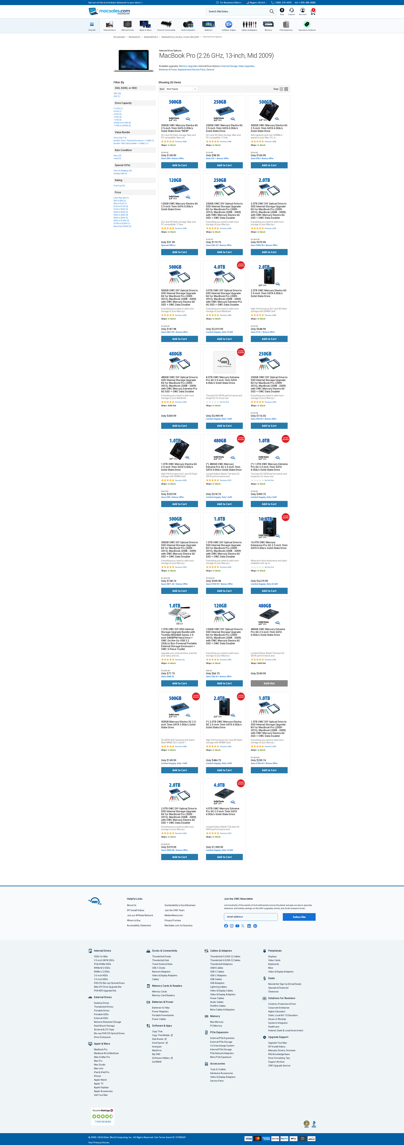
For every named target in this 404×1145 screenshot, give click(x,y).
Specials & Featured (278, 988)
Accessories (217, 1063)
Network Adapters (161, 971)
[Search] (272, 12)
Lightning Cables (218, 987)
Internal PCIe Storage (221, 1049)
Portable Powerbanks (163, 1015)
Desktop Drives (101, 1003)
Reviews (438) (181, 142)
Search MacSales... (219, 11)
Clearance (273, 991)
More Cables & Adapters (222, 1009)
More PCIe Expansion (221, 1057)
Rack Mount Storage (104, 1025)
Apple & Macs (102, 1043)
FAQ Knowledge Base (279, 1054)
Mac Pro (98, 1061)
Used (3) (117, 158)
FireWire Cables (218, 1006)
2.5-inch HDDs (101, 979)
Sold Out (269, 683)
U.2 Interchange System (222, 1045)
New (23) (117, 156)
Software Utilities (161, 1058)
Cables (155, 979)
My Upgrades (119, 37)
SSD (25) (117, 93)
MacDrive (157, 1050)
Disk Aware (157, 1039)
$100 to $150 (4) (121, 206)
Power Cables (159, 1019)
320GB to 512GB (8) (122, 123)
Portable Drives (101, 1010)
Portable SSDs (101, 1014)
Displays (272, 956)
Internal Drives (102, 950)
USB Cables (216, 979)
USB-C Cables (217, 971)
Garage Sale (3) (120, 173)
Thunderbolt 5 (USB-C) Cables (225, 956)
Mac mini (98, 1068)
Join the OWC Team (175, 910)
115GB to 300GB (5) (122, 125)
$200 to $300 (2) (121, 212)
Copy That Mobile (161, 1035)
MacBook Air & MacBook (106, 1053)
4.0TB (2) (118, 114)
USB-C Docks (158, 968)
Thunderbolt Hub (160, 960)
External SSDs (101, 1018)
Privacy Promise (173, 920)
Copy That (157, 1031)
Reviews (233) (270, 660)
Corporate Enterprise (278, 1007)
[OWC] (109, 12)
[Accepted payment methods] (279, 1139)
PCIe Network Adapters (222, 1053)
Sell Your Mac (101, 1095)
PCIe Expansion (219, 1032)
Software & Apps (162, 1025)
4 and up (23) (119, 186)
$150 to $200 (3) (121, 209)
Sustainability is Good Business (180, 905)
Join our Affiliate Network (140, 915)
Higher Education (276, 1011)
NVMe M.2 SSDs (102, 968)
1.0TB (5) (118, 120)
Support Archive (276, 1062)
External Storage (229, 66)
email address (235, 916)
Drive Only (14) (120, 138)
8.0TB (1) (118, 111)
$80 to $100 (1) (120, 203)
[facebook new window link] (226, 926)
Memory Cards (159, 991)
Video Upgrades (246, 66)
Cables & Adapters (221, 950)
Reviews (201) (225, 480)
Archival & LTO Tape (104, 1029)
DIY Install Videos (135, 910)
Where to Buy (133, 920)
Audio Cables (216, 1002)
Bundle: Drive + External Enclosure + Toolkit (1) (134, 140)
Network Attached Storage (107, 1022)
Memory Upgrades (188, 66)
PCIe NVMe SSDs (102, 964)
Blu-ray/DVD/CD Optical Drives (109, 1033)
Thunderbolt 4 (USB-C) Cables (225, 960)
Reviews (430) (225, 747)
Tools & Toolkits (218, 1069)
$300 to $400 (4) (121, 215)
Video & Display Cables (221, 990)
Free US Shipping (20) (123, 171)
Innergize (157, 1046)
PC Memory (216, 1025)
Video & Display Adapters (164, 975)
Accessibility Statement (139, 925)
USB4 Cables (216, 968)
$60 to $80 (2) (120, 201)
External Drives (103, 997)
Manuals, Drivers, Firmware (281, 1050)
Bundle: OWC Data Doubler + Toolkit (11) (131, 143)
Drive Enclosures (102, 1037)
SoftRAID (157, 1062)
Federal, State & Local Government (285, 1030)
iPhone (97, 1076)
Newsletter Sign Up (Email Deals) (284, 984)
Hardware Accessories (221, 1073)
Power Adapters (160, 1011)
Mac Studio (99, 1064)
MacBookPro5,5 (151, 37)
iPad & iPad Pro (101, 1072)
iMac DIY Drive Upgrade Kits (108, 987)
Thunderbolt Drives (103, 1007)
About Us (131, 905)
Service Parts (217, 1081)
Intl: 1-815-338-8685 (305, 2)
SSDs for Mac (101, 956)
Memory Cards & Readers (167, 985)
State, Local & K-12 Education (283, 1015)
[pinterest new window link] (255, 926)
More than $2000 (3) (122, 226)
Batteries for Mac (161, 1007)
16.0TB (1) (118, 108)
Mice (270, 968)
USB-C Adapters (218, 975)
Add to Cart (179, 165)
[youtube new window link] (237, 926)
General (210, 69)
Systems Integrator (278, 1023)
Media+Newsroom (174, 915)
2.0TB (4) (118, 117)
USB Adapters (217, 983)
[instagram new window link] (231, 926)
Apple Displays (101, 1087)
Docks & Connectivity (164, 950)
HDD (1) (117, 96)
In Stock (172, 145)
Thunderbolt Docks (161, 956)
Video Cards (274, 960)
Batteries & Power (168, 69)
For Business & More (230, 2)
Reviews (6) (180, 660)
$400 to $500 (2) (121, 218)
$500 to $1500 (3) (121, 221)
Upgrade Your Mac (277, 1043)
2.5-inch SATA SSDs (104, 960)
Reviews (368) (181, 747)
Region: (257, 2)
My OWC (156, 1054)
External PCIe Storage (221, 1042)
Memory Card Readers (163, 995)
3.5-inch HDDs (101, 975)
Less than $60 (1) (121, 198)
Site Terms (159, 1137)
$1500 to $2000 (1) (122, 223)
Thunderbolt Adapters (221, 964)
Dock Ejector (158, 1043)
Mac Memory (216, 1022)
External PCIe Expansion (222, 1038)
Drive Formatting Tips (279, 1058)
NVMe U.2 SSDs (102, 971)
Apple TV (98, 1083)
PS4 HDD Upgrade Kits (105, 990)
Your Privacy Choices (98, 1142)
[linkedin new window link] (249, 926)
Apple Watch (100, 1080)
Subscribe (299, 917)
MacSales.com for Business (179, 925)
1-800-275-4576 (283, 2)
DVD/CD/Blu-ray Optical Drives (109, 983)
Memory (215, 1016)
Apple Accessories (103, 1091)
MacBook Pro (134, 37)
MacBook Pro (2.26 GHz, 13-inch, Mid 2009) (180, 37)
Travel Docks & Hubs (162, 964)
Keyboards (273, 964)
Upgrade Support (278, 1037)
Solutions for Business (281, 998)
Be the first (224, 402)
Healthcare (273, 1026)
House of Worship (277, 1019)
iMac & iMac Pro (102, 1057)
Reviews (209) (225, 228)
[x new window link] (243, 925)
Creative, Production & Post (282, 1004)
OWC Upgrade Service (279, 1065)
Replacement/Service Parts (191, 69)
